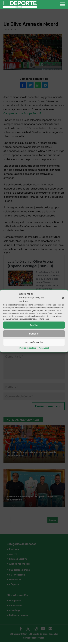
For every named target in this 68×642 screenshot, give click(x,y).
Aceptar (34, 325)
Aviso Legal (44, 348)
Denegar (34, 333)
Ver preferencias (34, 342)
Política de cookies (27, 348)
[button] (63, 297)
